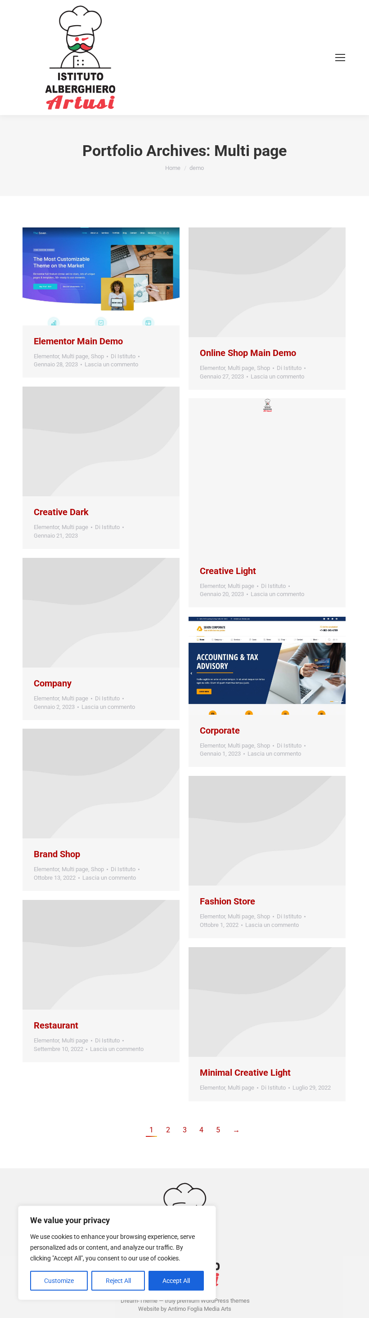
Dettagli (125, 276)
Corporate (220, 730)
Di (123, 356)
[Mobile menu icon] (340, 57)
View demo (89, 613)
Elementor (46, 356)
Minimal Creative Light (245, 1072)
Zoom (101, 276)
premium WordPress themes (213, 1300)
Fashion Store (227, 901)
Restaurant (56, 1025)
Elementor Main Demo (78, 341)
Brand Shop (57, 854)
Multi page (75, 356)
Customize (59, 1280)
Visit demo (255, 831)
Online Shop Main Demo (248, 352)
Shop (97, 356)
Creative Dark (61, 512)
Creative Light (228, 570)
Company (53, 683)
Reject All (118, 1280)
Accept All (176, 1280)
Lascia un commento (111, 364)
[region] (117, 1253)
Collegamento (77, 276)
